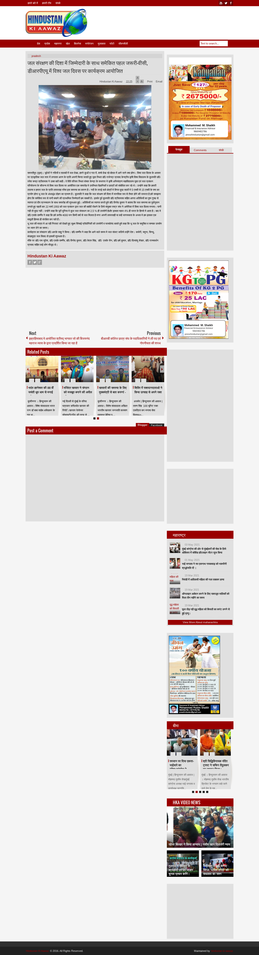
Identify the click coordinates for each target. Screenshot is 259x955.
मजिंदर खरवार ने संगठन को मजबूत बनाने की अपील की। (78, 392)
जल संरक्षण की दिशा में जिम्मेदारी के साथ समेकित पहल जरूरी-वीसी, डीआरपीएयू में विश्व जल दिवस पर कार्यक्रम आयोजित (87, 66)
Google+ (39, 262)
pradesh (36, 55)
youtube (221, 3)
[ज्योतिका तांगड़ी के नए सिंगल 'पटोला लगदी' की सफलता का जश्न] (217, 863)
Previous (28, 369)
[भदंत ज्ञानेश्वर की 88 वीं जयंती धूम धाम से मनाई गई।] (42, 369)
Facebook (29, 262)
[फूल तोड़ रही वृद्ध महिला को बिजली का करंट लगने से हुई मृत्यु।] (175, 609)
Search (230, 43)
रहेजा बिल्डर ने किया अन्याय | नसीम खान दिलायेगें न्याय (199, 844)
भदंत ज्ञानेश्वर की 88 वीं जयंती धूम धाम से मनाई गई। (41, 392)
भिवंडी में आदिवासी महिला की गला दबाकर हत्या (203, 579)
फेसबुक (178, 149)
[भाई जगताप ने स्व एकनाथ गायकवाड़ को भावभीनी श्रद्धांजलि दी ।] (175, 563)
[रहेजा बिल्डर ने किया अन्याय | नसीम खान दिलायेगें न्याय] (200, 827)
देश (38, 43)
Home (31, 44)
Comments (200, 150)
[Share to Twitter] (50, 372)
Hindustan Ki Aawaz (111, 81)
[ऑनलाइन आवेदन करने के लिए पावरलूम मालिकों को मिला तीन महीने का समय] (175, 593)
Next (162, 369)
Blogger (142, 424)
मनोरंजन (89, 43)
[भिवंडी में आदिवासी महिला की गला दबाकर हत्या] (175, 579)
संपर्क (58, 3)
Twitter (34, 262)
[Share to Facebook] (45, 372)
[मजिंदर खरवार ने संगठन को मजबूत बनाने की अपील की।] (77, 369)
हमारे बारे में (33, 3)
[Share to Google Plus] (54, 372)
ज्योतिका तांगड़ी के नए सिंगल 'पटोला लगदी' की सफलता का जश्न (216, 869)
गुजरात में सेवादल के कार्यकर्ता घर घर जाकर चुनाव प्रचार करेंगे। (181, 869)
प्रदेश (47, 43)
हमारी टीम (46, 3)
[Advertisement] (169, 17)
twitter (226, 3)
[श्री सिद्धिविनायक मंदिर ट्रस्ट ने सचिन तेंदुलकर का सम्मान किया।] (215, 742)
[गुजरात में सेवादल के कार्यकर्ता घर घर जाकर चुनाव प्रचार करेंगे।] (183, 863)
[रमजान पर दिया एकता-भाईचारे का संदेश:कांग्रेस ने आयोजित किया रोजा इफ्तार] (182, 742)
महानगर (58, 43)
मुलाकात (101, 43)
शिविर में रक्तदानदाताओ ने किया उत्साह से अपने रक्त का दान (148, 392)
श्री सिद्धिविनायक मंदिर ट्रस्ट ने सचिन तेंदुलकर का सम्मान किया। (216, 765)
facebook (231, 3)
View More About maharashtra (200, 622)
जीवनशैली (123, 43)
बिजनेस (77, 43)
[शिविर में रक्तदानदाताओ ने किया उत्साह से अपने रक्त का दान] (148, 369)
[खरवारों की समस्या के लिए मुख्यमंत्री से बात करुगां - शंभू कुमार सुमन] (112, 369)
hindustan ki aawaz (222, 950)
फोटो (112, 43)
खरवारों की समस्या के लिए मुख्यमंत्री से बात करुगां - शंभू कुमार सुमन (113, 392)
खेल (68, 43)
